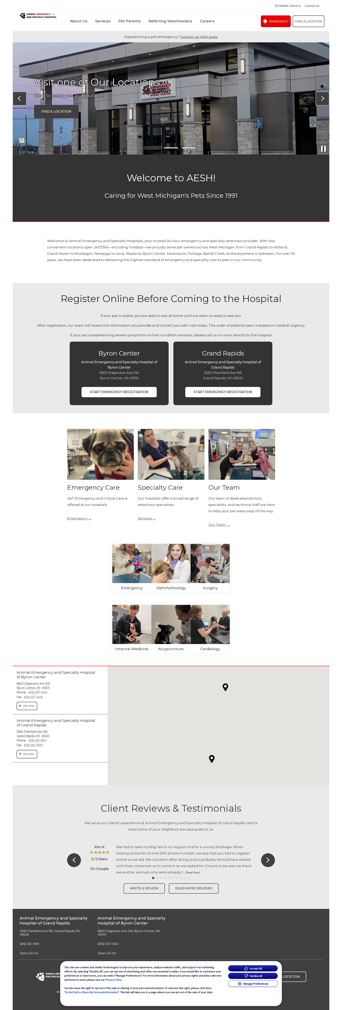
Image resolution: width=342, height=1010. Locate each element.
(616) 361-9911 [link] (29, 944)
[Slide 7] (177, 878)
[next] (322, 98)
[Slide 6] (173, 878)
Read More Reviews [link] (193, 888)
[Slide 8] (181, 878)
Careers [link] (207, 21)
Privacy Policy (113, 979)
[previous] (20, 98)
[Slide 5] (169, 878)
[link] (38, 15)
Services (102, 21)
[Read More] (193, 872)
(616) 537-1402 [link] (108, 944)
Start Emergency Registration (119, 392)
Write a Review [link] (144, 888)
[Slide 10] (189, 878)
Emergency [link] (278, 21)
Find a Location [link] (308, 21)
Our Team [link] (217, 524)
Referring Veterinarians (170, 21)
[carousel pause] (323, 149)
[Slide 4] (165, 878)
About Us (78, 21)
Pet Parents (129, 21)
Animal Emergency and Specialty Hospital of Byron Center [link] (131, 920)
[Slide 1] (153, 147)
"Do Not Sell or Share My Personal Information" (91, 992)
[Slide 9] (185, 878)
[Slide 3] (189, 147)
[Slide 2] (171, 148)
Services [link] (145, 518)
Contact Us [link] (312, 5)
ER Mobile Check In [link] (288, 5)
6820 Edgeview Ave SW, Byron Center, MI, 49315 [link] (129, 933)
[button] (212, 759)
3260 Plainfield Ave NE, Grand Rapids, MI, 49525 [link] (50, 933)
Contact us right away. (199, 37)
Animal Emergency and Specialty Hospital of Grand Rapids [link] (53, 920)
